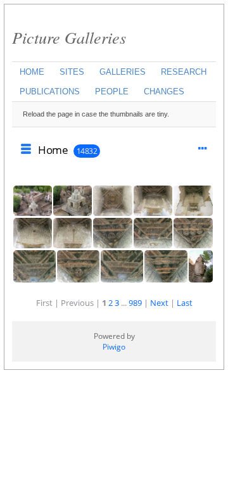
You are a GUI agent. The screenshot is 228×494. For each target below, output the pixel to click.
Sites (72, 72)
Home (32, 72)
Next (159, 302)
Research (183, 72)
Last (185, 302)
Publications (50, 91)
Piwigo (114, 346)
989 (135, 302)
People (112, 91)
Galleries (122, 72)
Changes (164, 91)
